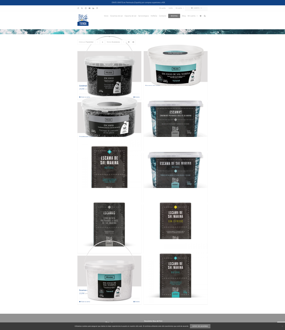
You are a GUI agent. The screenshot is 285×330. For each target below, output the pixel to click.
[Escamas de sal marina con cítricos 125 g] (176, 220)
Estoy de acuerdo (200, 326)
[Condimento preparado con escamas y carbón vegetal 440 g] (109, 117)
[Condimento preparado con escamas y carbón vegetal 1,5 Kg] (109, 66)
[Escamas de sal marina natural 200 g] (176, 168)
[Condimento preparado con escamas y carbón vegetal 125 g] (109, 220)
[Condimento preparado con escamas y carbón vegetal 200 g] (176, 117)
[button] (205, 15)
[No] (282, 326)
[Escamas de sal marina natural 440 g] (176, 66)
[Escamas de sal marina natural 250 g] (109, 168)
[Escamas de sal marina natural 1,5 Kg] (109, 271)
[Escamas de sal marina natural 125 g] (176, 271)
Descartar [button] (169, 2)
